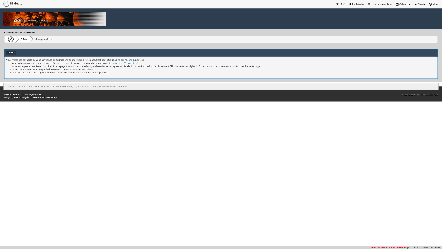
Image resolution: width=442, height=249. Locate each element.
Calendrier (405, 4)
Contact (12, 86)
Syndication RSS (82, 86)
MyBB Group (35, 94)
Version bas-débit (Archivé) (60, 86)
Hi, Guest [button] (16, 3)
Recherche (357, 4)
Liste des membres (381, 4)
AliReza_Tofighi (21, 97)
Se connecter (115, 62)
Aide (435, 4)
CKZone (24, 39)
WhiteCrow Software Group (44, 97)
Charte (421, 4)
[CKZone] (9, 39)
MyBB (14, 94)
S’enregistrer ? (131, 62)
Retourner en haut (36, 86)
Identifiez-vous (379, 247)
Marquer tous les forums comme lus (110, 86)
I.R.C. (342, 4)
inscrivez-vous (399, 247)
